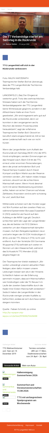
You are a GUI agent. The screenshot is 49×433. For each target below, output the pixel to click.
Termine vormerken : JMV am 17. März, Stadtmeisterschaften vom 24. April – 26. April (36, 352)
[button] (4, 3)
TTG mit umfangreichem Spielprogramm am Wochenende (29, 400)
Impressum (30, 425)
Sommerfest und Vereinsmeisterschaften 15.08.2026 (29, 388)
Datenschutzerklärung (15, 425)
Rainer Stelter (11, 44)
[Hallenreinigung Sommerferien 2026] (9, 375)
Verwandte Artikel (11, 366)
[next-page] (8, 410)
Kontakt (39, 425)
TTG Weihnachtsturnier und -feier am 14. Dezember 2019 (12, 351)
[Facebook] (5, 57)
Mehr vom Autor (29, 366)
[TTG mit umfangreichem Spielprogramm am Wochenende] (9, 400)
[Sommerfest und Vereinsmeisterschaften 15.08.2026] (9, 389)
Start (3, 9)
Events (5, 395)
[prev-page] (4, 410)
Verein (10, 9)
